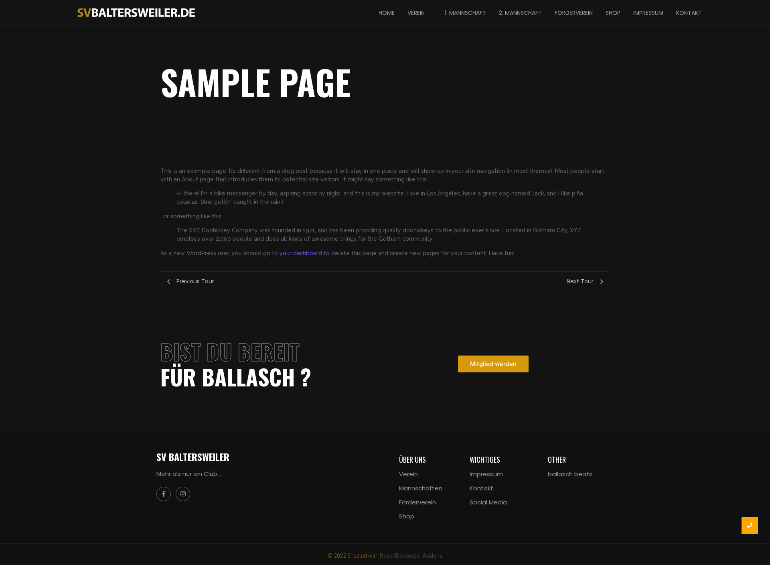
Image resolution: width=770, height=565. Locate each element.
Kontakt (481, 488)
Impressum (486, 474)
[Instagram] (183, 494)
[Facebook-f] (163, 494)
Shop (406, 516)
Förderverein (417, 502)
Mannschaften (420, 488)
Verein (408, 474)
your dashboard (301, 253)
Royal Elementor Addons (411, 556)
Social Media (488, 502)
